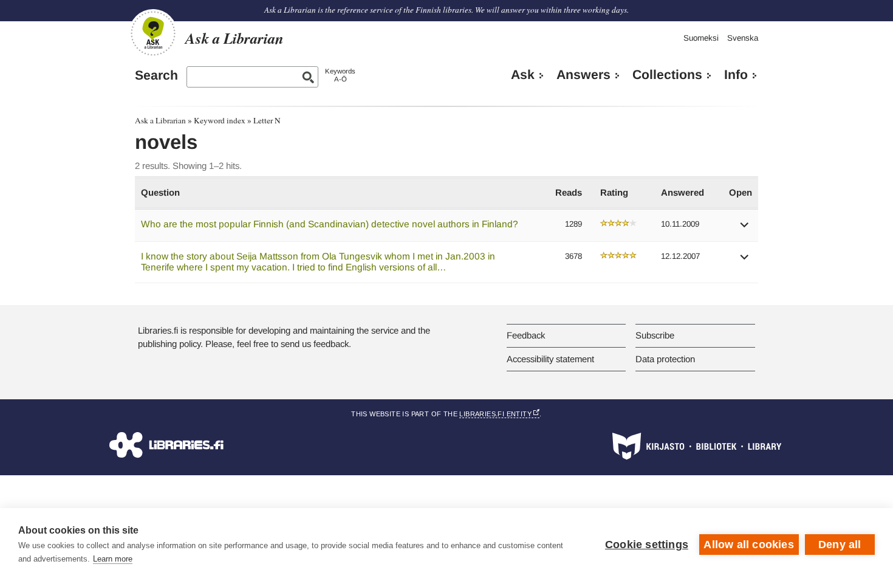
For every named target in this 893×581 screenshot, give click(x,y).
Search (156, 75)
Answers (583, 74)
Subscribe (654, 335)
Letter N (267, 120)
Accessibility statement (550, 359)
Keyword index (219, 120)
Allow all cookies (748, 544)
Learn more (112, 558)
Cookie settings (646, 544)
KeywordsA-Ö (340, 75)
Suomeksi (701, 38)
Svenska (742, 38)
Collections (667, 74)
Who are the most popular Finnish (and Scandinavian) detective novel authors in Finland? (329, 224)
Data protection (665, 359)
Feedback (526, 335)
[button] (744, 228)
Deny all (839, 544)
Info (736, 74)
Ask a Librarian (160, 120)
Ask (523, 74)
